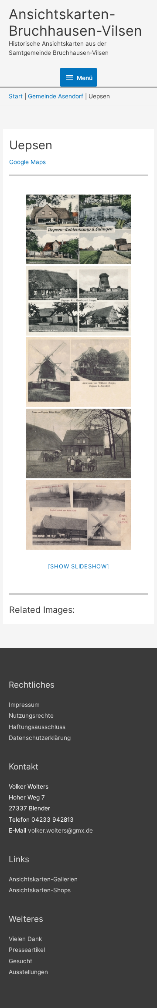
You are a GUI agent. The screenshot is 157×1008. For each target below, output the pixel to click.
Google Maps (27, 161)
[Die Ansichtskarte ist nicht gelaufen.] (78, 301)
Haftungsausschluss (37, 726)
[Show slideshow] (78, 566)
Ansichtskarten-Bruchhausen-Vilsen (75, 22)
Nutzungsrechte (31, 715)
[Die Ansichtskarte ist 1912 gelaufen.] (78, 515)
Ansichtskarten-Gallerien (43, 879)
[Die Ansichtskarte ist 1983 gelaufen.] (78, 229)
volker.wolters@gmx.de (60, 830)
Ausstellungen (28, 971)
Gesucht (20, 961)
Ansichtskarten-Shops (40, 890)
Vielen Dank (25, 938)
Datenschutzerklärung (40, 737)
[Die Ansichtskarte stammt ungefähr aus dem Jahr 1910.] (78, 372)
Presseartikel (27, 949)
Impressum (24, 704)
